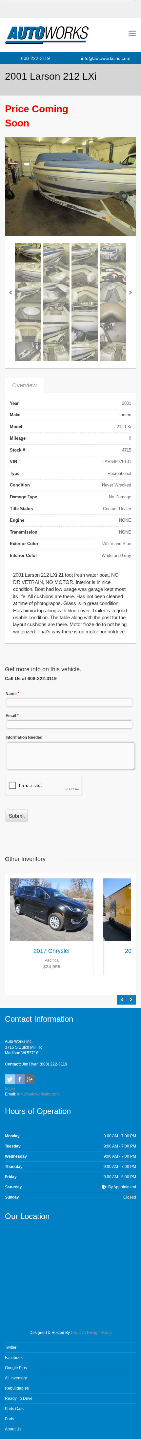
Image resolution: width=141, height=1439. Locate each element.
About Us (13, 1429)
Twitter (10, 1079)
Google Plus (16, 1368)
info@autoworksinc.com (106, 58)
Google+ (29, 1079)
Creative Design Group (91, 1332)
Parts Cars (14, 1408)
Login (10, 1088)
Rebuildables (17, 1388)
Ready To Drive (18, 1398)
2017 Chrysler (51, 951)
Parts (9, 1419)
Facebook (20, 1079)
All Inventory (16, 1378)
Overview (24, 385)
